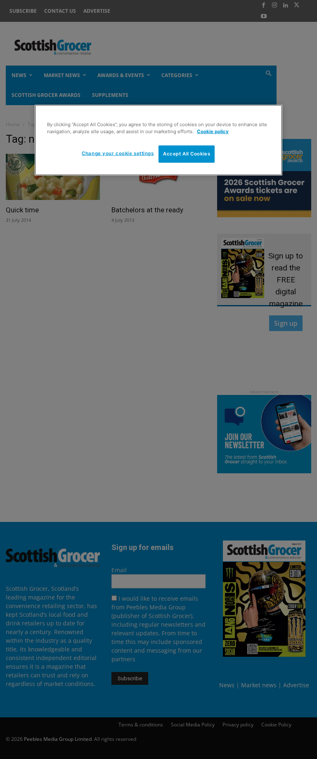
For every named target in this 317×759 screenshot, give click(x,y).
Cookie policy (213, 131)
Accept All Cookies (186, 154)
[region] (158, 140)
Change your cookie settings (118, 153)
